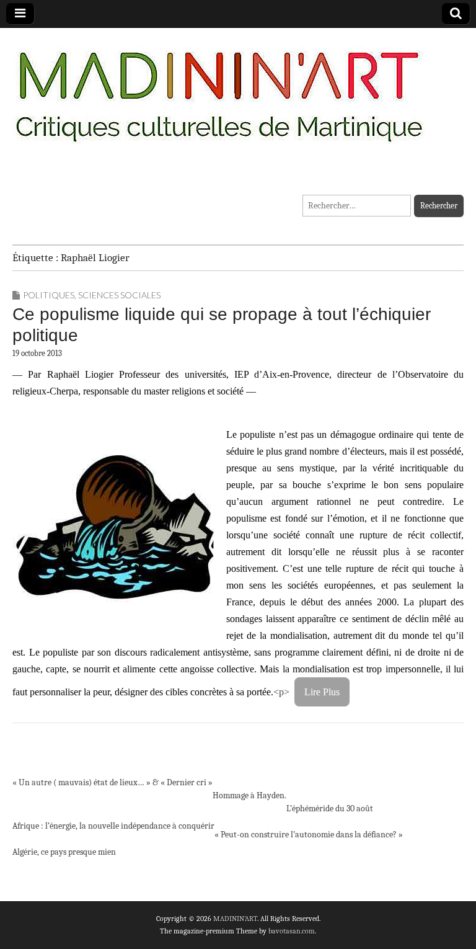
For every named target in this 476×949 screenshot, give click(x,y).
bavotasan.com (291, 931)
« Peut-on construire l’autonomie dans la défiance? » (308, 834)
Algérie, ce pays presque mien (64, 852)
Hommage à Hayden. (249, 795)
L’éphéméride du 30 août (329, 808)
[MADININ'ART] (219, 88)
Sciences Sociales (119, 295)
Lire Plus (322, 692)
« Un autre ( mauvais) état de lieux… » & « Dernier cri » (112, 782)
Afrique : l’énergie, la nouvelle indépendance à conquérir (113, 826)
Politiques (48, 295)
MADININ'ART (235, 918)
